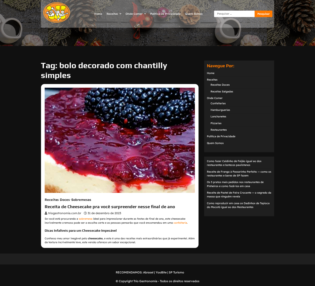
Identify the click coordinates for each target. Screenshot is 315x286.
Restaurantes (219, 129)
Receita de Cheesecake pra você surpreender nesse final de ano (110, 206)
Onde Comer (134, 13)
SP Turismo (176, 272)
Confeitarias (218, 103)
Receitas (112, 13)
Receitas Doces (57, 200)
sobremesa (85, 218)
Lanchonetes (218, 116)
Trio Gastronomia (145, 281)
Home (98, 13)
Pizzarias (216, 123)
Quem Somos (194, 13)
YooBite (161, 272)
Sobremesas (81, 200)
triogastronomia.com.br (64, 213)
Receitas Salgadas (222, 91)
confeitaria (180, 222)
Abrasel (148, 272)
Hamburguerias (220, 110)
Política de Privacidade (165, 13)
